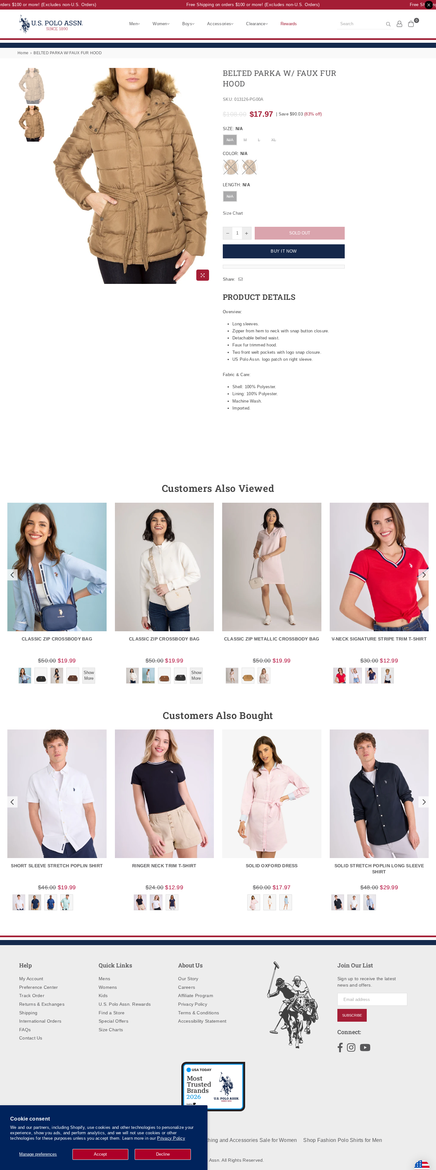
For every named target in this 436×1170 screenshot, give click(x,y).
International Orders (40, 1021)
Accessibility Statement (202, 1021)
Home (23, 53)
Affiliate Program (195, 995)
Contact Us (30, 1037)
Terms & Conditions (198, 1012)
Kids (103, 995)
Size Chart (233, 213)
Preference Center (38, 987)
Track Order (31, 995)
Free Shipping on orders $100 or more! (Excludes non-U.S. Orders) (244, 4)
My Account (31, 978)
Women (160, 23)
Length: (236, 184)
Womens (108, 987)
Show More (89, 675)
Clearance (255, 23)
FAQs (25, 1029)
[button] (11, 575)
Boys (187, 23)
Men (133, 23)
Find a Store (111, 1012)
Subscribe (352, 1015)
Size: (233, 128)
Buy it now (284, 251)
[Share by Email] (240, 279)
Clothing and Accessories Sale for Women (247, 1140)
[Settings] (399, 23)
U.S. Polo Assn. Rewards (125, 1004)
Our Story (188, 978)
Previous (52, 175)
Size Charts (111, 1029)
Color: (235, 153)
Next (207, 175)
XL (273, 140)
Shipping (28, 1012)
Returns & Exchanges (41, 1004)
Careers (186, 987)
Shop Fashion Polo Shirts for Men (342, 1140)
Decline (163, 1154)
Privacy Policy (171, 1138)
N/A (230, 140)
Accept (100, 1154)
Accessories (219, 23)
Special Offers (113, 1021)
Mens (104, 978)
